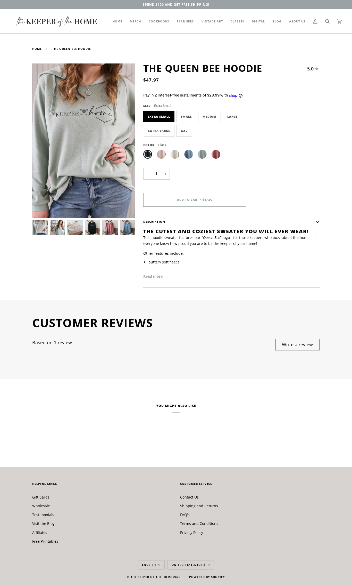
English (149, 565)
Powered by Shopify (207, 577)
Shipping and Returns (199, 505)
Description (154, 221)
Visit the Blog (43, 523)
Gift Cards (40, 497)
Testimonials (43, 514)
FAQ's (185, 514)
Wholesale (41, 505)
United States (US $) (189, 565)
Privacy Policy (191, 532)
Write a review (297, 344)
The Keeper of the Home (151, 577)
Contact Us (189, 497)
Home (37, 49)
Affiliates (39, 532)
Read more (153, 276)
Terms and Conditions (199, 523)
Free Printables (45, 541)
